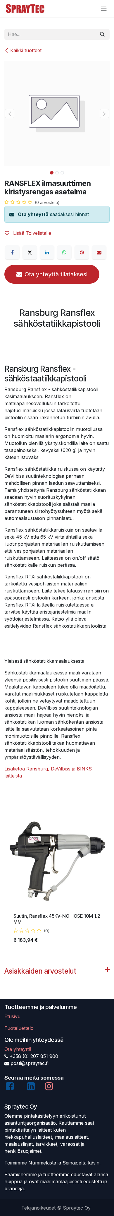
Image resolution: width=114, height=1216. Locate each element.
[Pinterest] (82, 252)
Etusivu (12, 1016)
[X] (30, 252)
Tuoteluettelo (19, 1028)
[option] (57, 880)
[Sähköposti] (99, 252)
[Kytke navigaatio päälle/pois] (104, 8)
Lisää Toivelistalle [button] (31, 233)
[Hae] (102, 34)
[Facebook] (12, 252)
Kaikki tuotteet (26, 50)
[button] (9, 113)
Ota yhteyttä (33, 214)
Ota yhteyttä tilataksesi (56, 274)
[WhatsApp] (64, 252)
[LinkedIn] (47, 252)
